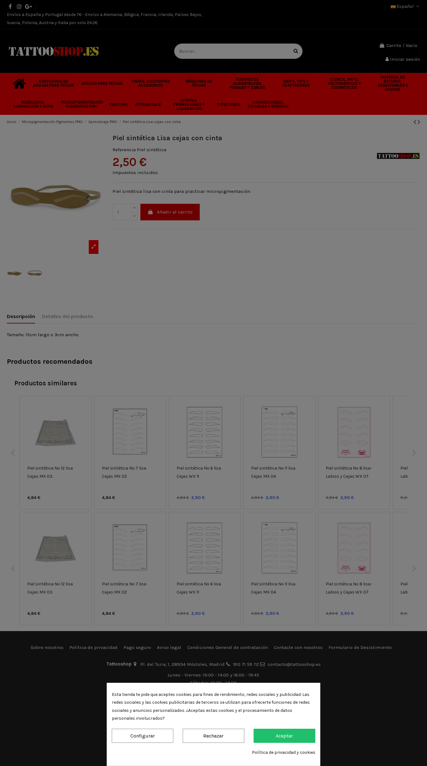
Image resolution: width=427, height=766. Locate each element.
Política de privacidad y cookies (283, 752)
